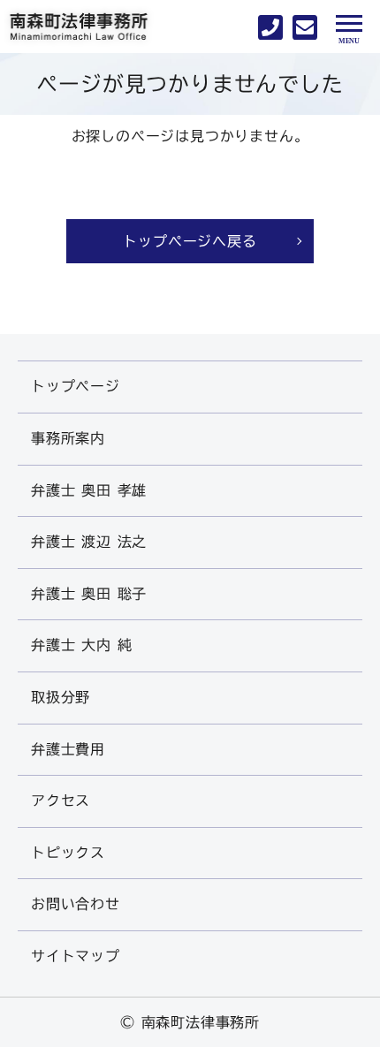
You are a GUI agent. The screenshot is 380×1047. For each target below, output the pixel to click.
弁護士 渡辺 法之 (89, 542)
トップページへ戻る (189, 241)
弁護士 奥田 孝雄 (89, 490)
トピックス (68, 853)
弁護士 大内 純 (81, 645)
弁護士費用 (68, 749)
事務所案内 (68, 438)
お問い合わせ (75, 904)
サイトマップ (75, 956)
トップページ (75, 386)
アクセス (60, 800)
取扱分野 (60, 697)
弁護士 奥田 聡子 (89, 594)
